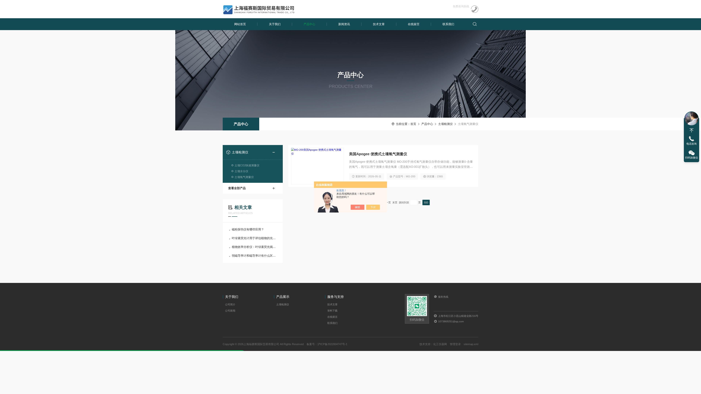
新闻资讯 (344, 24)
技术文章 (379, 24)
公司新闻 (230, 310)
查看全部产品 (237, 188)
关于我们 (275, 24)
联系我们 (448, 24)
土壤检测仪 (445, 123)
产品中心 (309, 24)
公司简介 (230, 304)
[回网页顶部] (691, 130)
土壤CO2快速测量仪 (247, 165)
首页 (413, 123)
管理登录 (455, 344)
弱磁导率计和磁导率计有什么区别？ (254, 255)
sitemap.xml (471, 344)
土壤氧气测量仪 (244, 177)
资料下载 (332, 310)
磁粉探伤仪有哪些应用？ (248, 229)
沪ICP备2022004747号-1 (332, 344)
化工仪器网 (440, 344)
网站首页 (240, 24)
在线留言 (414, 24)
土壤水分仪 (241, 171)
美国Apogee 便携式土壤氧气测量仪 (378, 154)
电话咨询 (691, 143)
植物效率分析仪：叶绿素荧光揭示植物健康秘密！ (254, 246)
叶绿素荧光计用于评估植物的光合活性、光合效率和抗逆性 (254, 238)
